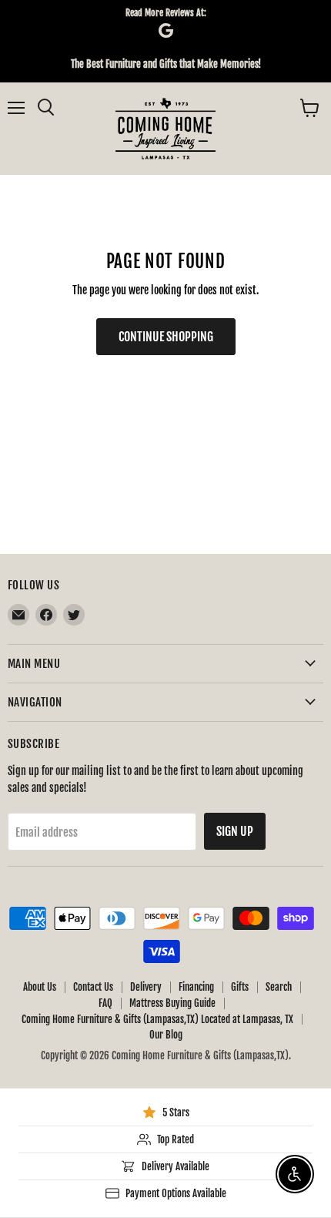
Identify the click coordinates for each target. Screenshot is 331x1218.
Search (279, 987)
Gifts (240, 987)
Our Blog (165, 1034)
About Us (39, 987)
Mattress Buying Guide (172, 1003)
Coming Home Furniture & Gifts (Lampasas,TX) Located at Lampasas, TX (157, 1019)
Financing (196, 987)
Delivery (146, 987)
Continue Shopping (166, 336)
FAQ (105, 1003)
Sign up (234, 831)
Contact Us (93, 987)
